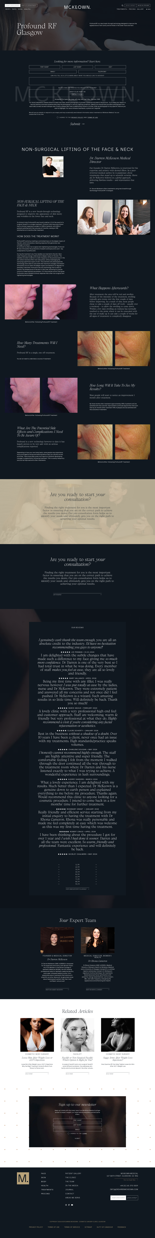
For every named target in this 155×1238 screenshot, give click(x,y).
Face (14, 9)
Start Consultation (12, 5)
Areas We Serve (72, 1198)
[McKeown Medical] (77, 7)
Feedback (122, 1227)
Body (7, 9)
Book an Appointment (28, 5)
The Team (69, 1182)
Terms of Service (72, 1227)
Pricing (132, 9)
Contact (69, 1194)
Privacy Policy (77, 117)
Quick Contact (130, 5)
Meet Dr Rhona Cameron (94, 989)
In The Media (71, 1186)
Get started (57, 530)
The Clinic (70, 1177)
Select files (77, 94)
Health (27, 9)
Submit (75, 124)
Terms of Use (92, 117)
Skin (20, 9)
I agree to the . (78, 1133)
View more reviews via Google (76, 889)
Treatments (122, 9)
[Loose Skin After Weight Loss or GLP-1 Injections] (37, 1035)
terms (84, 1133)
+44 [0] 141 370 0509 (143, 5)
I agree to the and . (78, 117)
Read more (28, 1074)
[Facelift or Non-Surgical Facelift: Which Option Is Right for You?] (77, 1035)
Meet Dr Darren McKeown (54, 989)
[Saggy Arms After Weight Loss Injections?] (118, 1035)
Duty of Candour (105, 1227)
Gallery (140, 9)
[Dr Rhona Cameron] (98, 940)
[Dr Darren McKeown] (57, 940)
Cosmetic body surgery (37, 1054)
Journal (69, 1190)
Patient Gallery (73, 1173)
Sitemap (88, 1227)
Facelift (77, 1054)
